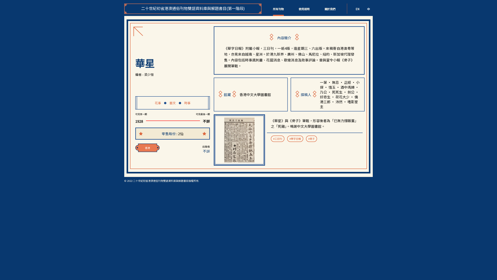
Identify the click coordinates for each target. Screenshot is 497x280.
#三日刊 (277, 139)
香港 (147, 148)
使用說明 (304, 9)
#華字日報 (295, 139)
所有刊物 (278, 9)
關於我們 (330, 9)
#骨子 (311, 139)
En (357, 9)
